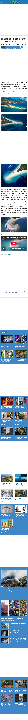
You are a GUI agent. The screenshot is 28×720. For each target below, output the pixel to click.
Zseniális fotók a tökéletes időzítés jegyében (19, 407)
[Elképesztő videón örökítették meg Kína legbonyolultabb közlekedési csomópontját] (21, 698)
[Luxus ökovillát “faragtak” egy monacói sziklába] (21, 684)
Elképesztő (3, 616)
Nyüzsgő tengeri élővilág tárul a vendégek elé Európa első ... (20, 485)
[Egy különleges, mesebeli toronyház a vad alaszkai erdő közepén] (7, 698)
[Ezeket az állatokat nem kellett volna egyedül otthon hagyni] (7, 493)
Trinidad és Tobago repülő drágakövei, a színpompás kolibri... (6, 690)
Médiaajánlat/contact (14, 717)
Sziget (19, 48)
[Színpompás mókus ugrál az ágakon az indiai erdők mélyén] (7, 354)
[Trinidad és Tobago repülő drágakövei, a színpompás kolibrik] (7, 684)
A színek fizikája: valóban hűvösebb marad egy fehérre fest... (6, 530)
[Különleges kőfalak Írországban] (7, 478)
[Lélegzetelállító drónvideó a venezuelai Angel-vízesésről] (14, 578)
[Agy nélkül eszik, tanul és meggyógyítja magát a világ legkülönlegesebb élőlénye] (21, 431)
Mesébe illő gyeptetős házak (18, 623)
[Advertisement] (14, 20)
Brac (22, 46)
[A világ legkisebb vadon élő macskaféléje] (21, 354)
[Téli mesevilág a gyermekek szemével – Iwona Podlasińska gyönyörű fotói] (7, 339)
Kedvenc (2, 586)
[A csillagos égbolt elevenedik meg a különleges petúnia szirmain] (21, 339)
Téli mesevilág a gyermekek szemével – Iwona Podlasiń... (7, 345)
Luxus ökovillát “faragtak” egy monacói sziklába (21, 690)
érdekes (2, 48)
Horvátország (9, 48)
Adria (6, 46)
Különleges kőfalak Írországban (6, 484)
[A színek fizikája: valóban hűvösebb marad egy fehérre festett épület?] (7, 523)
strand (14, 48)
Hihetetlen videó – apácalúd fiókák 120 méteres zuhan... (6, 437)
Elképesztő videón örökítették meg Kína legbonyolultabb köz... (21, 704)
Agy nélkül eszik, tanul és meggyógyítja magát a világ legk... (21, 437)
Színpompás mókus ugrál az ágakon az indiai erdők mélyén (6, 360)
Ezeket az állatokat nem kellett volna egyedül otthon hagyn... (7, 500)
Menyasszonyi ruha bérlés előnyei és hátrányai (5, 515)
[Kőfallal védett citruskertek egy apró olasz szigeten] (21, 493)
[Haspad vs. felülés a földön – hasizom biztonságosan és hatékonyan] (21, 509)
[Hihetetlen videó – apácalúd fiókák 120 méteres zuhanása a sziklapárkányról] (7, 431)
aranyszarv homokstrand (14, 46)
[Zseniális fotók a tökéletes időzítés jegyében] (21, 401)
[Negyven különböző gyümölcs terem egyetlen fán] (14, 608)
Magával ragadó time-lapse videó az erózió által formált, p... (6, 407)
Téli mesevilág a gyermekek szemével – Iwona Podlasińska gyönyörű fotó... (18, 640)
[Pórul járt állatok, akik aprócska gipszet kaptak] (5, 633)
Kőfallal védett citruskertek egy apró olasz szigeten (20, 500)
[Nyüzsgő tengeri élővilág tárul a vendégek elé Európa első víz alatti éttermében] (21, 478)
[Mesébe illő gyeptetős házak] (5, 626)
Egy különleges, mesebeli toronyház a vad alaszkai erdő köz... (7, 704)
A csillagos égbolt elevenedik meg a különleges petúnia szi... (20, 345)
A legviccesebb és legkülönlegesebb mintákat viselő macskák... (5, 422)
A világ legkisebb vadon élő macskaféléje (21, 360)
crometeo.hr (8, 254)
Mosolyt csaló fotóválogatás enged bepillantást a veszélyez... (20, 422)
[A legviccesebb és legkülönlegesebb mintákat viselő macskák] (7, 415)
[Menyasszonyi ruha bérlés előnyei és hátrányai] (7, 509)
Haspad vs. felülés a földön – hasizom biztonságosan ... (20, 515)
